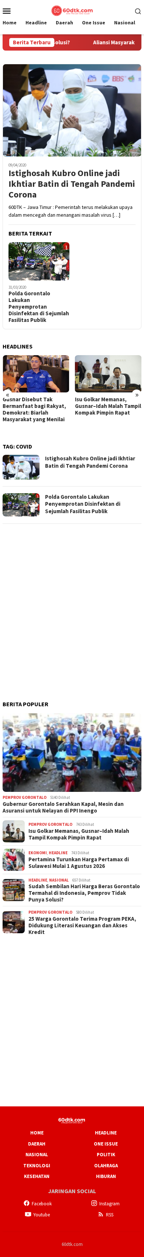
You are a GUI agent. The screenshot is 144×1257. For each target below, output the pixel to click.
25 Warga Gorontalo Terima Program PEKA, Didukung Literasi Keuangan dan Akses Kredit (82, 925)
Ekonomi (37, 852)
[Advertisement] (72, 602)
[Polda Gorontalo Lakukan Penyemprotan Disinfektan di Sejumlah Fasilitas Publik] (38, 261)
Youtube (41, 1215)
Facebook (42, 1204)
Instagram (109, 1204)
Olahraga (106, 1165)
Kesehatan (36, 1176)
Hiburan (106, 1176)
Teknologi (36, 1165)
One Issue (106, 1144)
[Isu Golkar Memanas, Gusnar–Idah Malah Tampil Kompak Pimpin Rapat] (108, 373)
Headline (58, 852)
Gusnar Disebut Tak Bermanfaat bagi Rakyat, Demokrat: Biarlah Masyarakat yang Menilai (34, 409)
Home (37, 1133)
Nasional (59, 880)
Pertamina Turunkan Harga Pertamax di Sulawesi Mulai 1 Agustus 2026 (78, 862)
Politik (106, 1154)
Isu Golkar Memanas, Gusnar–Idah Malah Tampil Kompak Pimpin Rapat (108, 406)
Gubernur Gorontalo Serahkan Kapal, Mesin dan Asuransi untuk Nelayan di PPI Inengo (63, 807)
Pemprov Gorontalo (25, 797)
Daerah (36, 1144)
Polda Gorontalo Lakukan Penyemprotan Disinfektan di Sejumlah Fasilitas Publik (38, 306)
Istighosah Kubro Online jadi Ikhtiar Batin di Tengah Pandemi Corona (71, 184)
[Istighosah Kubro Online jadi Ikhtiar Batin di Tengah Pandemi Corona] (72, 110)
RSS (109, 1215)
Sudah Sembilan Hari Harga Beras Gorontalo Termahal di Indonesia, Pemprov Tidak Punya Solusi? (84, 893)
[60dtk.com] (72, 10)
